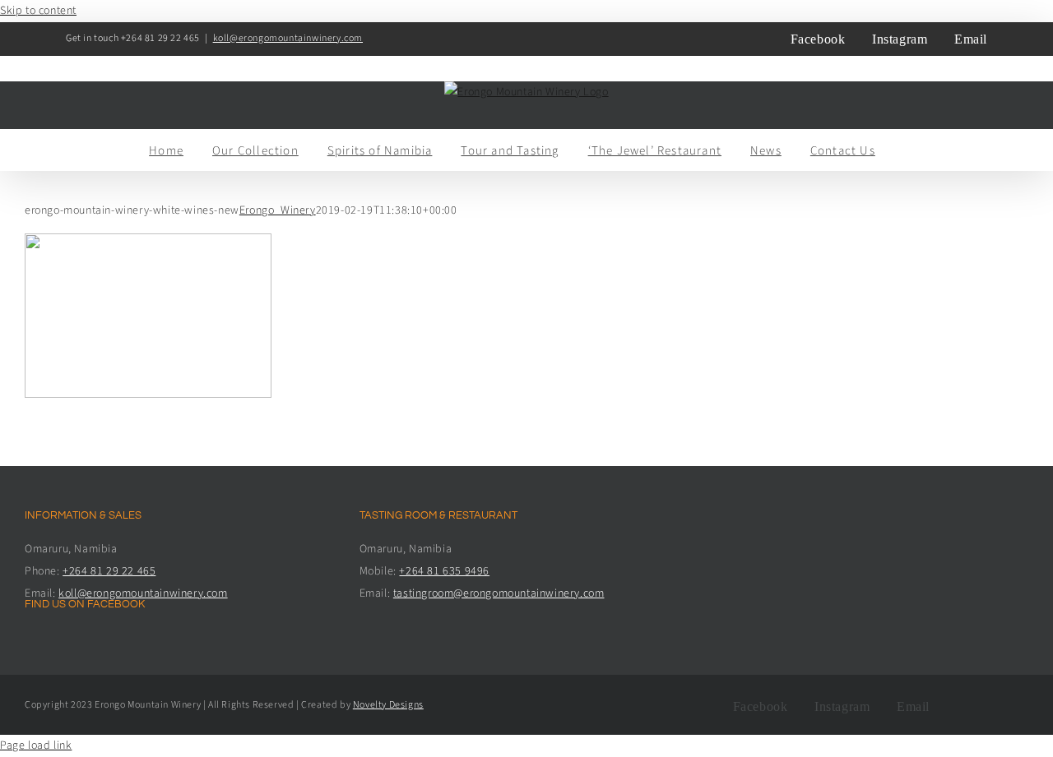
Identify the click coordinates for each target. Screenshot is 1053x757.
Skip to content (38, 10)
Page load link (36, 745)
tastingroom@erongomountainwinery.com (499, 593)
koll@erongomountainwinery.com (288, 38)
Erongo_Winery (277, 210)
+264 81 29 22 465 (109, 571)
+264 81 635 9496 (444, 571)
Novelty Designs (388, 705)
